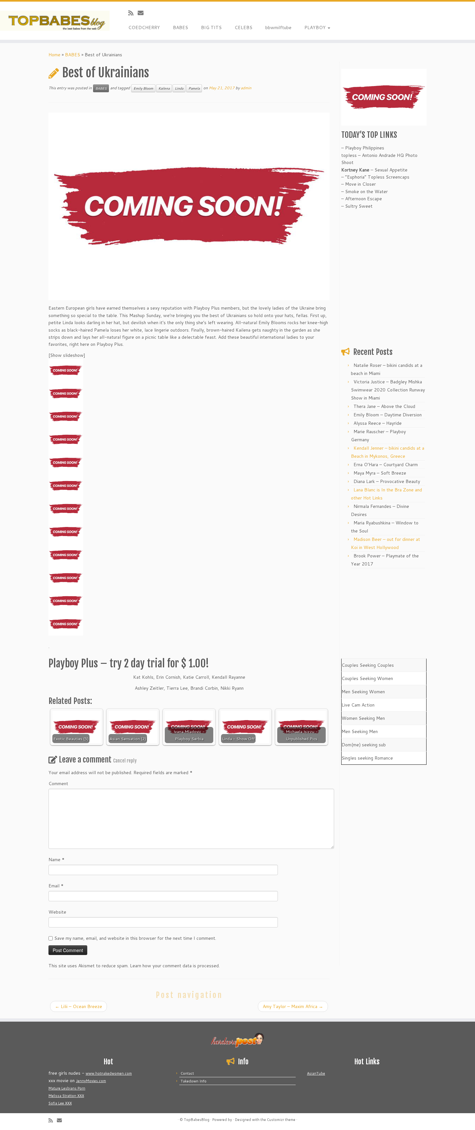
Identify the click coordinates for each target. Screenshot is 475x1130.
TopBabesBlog (196, 1119)
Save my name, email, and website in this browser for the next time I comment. (135, 938)
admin (246, 88)
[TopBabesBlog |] (55, 21)
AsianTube (316, 1073)
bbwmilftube (278, 27)
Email (56, 886)
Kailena (164, 88)
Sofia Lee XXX (60, 1103)
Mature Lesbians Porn (66, 1088)
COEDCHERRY (144, 27)
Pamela (194, 88)
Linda (179, 88)
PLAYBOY (315, 27)
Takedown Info (193, 1081)
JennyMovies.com (91, 1080)
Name (56, 859)
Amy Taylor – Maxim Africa (293, 1006)
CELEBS (243, 27)
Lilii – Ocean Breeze (78, 1006)
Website (57, 912)
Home (54, 54)
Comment (58, 783)
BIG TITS (211, 27)
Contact (187, 1073)
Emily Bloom (143, 88)
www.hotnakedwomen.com (109, 1073)
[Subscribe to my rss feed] (133, 13)
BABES (180, 27)
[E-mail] (143, 13)
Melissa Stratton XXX (66, 1095)
